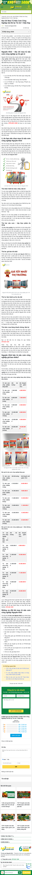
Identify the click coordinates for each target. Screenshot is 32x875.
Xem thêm (25, 850)
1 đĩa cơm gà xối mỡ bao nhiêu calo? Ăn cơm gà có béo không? (8, 804)
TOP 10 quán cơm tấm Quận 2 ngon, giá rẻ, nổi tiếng (8, 827)
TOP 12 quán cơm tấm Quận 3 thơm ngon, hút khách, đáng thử (23, 827)
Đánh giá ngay (16, 735)
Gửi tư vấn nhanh (16, 711)
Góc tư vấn (9, 16)
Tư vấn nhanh (26, 872)
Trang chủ (3, 16)
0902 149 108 (28, 864)
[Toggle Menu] (2, 7)
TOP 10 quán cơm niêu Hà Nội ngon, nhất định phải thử (23, 804)
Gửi (20, 872)
